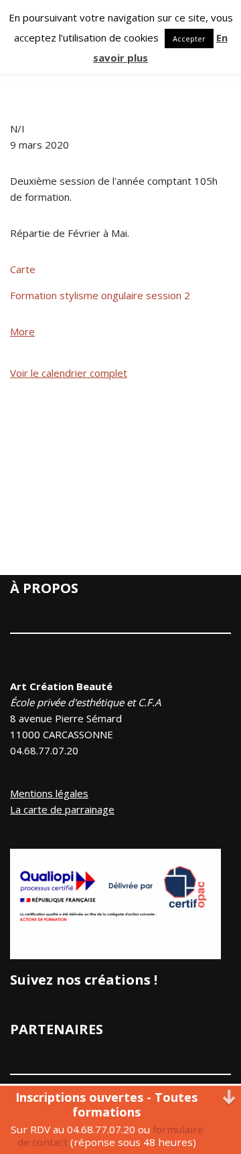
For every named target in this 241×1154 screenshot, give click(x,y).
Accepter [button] (189, 38)
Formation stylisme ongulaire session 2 (100, 295)
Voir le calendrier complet (68, 373)
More (22, 331)
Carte (22, 269)
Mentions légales (49, 793)
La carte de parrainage (62, 809)
